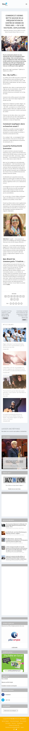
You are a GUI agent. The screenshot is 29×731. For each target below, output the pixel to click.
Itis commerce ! (23, 718)
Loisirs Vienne (21, 535)
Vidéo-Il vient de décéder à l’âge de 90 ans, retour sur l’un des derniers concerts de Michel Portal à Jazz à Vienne (14, 462)
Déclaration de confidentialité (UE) (12, 727)
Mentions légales (5, 721)
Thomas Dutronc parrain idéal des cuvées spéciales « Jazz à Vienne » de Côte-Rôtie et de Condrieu (14, 392)
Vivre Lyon (14, 723)
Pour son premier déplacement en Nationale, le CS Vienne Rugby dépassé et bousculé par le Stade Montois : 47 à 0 (16, 525)
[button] (12, 467)
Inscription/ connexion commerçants (9, 685)
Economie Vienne (12, 32)
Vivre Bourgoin (20, 723)
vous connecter (10, 431)
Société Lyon (20, 543)
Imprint (22, 727)
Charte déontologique (14, 721)
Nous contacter (5, 678)
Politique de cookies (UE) (14, 725)
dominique (10, 30)
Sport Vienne (21, 528)
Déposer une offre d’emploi (7, 682)
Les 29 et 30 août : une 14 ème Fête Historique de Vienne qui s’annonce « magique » (16, 532)
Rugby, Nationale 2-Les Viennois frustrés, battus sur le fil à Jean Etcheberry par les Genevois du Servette (13, 345)
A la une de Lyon (15, 543)
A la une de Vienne (15, 528)
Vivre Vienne (7, 723)
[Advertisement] (13, 506)
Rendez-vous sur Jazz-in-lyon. (14, 489)
